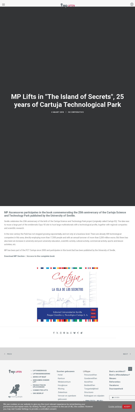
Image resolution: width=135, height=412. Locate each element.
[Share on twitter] (57, 332)
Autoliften (88, 382)
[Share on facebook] (53, 332)
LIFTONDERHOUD (40, 371)
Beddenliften (89, 385)
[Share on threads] (60, 332)
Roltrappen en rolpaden (94, 396)
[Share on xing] (77, 332)
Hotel (60, 375)
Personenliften (90, 375)
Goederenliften (90, 378)
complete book (48, 256)
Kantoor (61, 378)
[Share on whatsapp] (71, 332)
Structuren (88, 392)
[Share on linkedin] (67, 332)
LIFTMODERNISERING (41, 374)
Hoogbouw (62, 385)
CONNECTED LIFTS (40, 390)
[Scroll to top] (130, 368)
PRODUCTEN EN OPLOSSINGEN (39, 386)
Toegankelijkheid (91, 389)
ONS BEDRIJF (38, 393)
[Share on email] (81, 332)
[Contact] (15, 391)
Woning (61, 389)
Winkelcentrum (64, 382)
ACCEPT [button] (127, 407)
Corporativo (77, 112)
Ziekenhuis (62, 392)
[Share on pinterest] (64, 332)
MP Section (19, 256)
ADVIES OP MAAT (39, 377)
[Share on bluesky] (74, 332)
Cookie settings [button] (115, 406)
